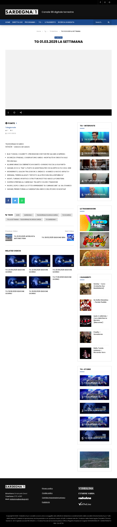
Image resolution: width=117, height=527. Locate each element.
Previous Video (11, 231)
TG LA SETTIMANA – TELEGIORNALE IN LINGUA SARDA (24, 219)
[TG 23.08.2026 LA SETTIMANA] (94, 380)
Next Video (69, 231)
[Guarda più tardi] (109, 2)
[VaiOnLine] (84, 505)
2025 (18, 215)
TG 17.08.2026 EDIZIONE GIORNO (62, 278)
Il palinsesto (50, 22)
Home (39, 31)
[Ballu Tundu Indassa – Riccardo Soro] (85, 353)
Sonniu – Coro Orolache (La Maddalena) (99, 286)
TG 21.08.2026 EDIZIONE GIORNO (38, 271)
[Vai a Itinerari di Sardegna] (94, 467)
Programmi (30, 22)
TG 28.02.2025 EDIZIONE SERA (53, 237)
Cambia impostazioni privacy (53, 498)
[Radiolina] (84, 498)
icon (16, 260)
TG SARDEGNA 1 (51, 219)
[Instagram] (104, 2)
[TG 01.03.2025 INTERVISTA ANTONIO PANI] (8, 237)
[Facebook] (100, 2)
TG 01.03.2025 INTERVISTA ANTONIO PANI (24, 237)
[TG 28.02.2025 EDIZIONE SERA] (70, 237)
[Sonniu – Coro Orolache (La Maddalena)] (85, 289)
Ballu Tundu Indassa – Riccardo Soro (99, 350)
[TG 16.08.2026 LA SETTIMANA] (94, 408)
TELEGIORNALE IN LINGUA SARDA (47, 215)
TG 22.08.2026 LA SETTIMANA (97, 396)
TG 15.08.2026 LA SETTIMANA (97, 424)
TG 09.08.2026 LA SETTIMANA (97, 438)
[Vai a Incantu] (94, 230)
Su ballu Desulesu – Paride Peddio (101, 301)
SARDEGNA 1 (28, 215)
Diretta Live (17, 22)
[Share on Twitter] (15, 200)
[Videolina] (85, 489)
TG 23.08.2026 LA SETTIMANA (97, 383)
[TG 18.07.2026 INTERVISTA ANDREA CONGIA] (94, 192)
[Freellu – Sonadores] (85, 337)
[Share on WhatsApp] (22, 200)
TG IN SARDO (66, 215)
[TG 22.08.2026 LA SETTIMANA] (94, 394)
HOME (7, 22)
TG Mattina (54, 31)
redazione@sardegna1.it (19, 499)
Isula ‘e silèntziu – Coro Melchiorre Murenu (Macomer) (101, 319)
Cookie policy (47, 493)
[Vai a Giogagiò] (94, 248)
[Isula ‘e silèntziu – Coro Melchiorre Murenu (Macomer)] (85, 321)
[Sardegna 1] (21, 12)
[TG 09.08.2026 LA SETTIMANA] (94, 435)
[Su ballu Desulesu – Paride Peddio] (85, 305)
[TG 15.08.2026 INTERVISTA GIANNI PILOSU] (94, 178)
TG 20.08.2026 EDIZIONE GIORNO (62, 271)
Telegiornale (10, 127)
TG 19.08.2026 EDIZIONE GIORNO (14, 292)
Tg (40, 22)
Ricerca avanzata (66, 22)
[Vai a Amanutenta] (94, 265)
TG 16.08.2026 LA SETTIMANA (97, 410)
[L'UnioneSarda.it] (86, 493)
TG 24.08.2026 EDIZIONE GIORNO (15, 271)
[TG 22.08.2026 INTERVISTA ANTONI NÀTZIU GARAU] (94, 151)
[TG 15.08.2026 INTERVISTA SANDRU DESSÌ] (94, 164)
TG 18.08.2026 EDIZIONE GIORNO (38, 292)
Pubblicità (46, 502)
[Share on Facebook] (8, 200)
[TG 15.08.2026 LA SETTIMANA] (94, 422)
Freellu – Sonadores (98, 333)
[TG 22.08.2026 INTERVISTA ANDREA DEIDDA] (94, 137)
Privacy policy (47, 488)
